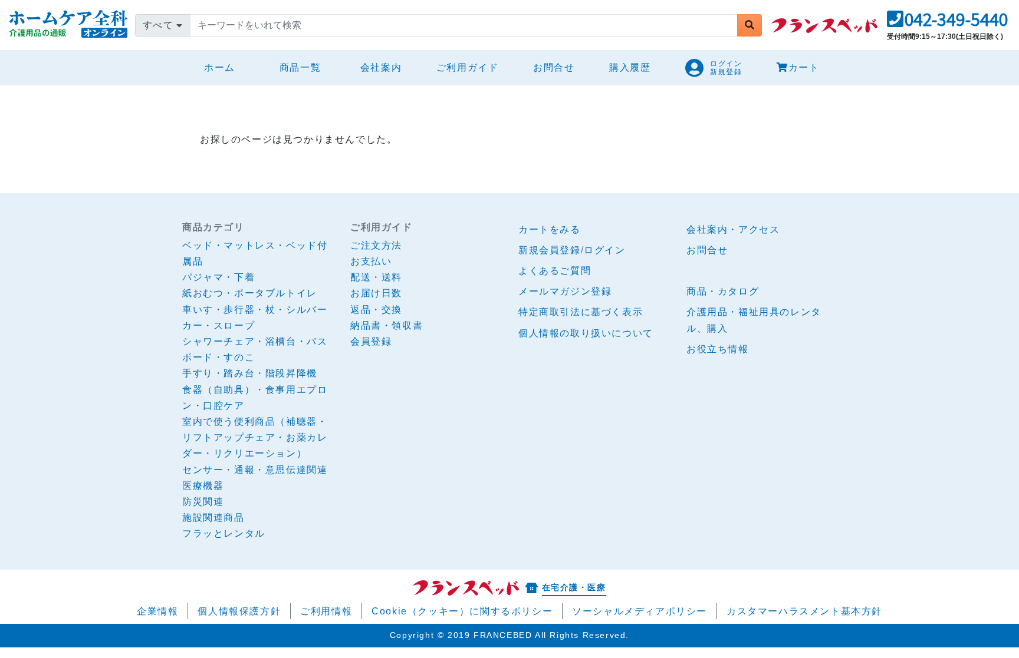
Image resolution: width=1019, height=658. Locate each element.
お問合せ (553, 67)
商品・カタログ (722, 291)
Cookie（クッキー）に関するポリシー (462, 611)
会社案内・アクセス (733, 229)
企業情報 (157, 611)
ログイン (604, 250)
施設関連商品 (213, 517)
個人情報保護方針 (239, 611)
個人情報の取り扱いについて (585, 333)
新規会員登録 (549, 250)
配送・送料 (376, 277)
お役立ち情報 (717, 349)
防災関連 (202, 502)
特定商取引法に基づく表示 (580, 312)
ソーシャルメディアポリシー (639, 611)
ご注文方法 (376, 245)
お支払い (371, 261)
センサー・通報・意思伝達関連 (254, 470)
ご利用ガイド (467, 67)
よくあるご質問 (554, 271)
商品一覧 (300, 67)
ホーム (224, 67)
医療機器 (202, 486)
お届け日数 (376, 293)
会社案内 (381, 67)
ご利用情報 (326, 611)
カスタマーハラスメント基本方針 (804, 611)
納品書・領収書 (386, 325)
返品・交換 (376, 310)
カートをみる (549, 229)
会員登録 (371, 341)
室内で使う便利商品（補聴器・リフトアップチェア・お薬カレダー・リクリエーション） (254, 437)
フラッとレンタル (223, 533)
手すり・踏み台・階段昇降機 (249, 373)
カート (804, 67)
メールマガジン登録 (565, 291)
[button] (947, 23)
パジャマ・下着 (218, 277)
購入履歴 (629, 67)
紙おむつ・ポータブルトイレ (249, 293)
